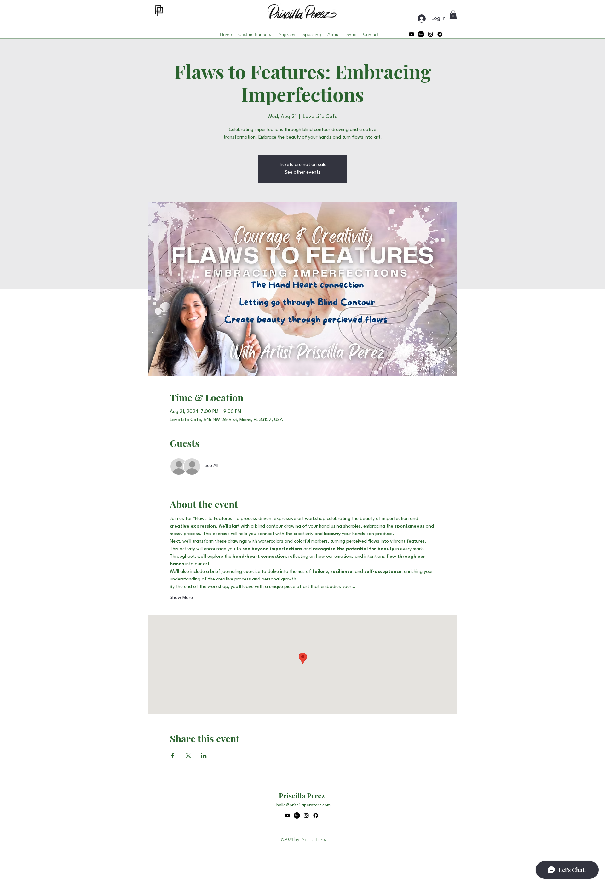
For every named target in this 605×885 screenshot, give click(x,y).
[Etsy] (421, 34)
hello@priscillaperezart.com (303, 805)
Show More (181, 598)
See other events (302, 172)
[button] (453, 14)
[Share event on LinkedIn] (204, 755)
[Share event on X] (188, 755)
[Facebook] (440, 34)
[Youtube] (411, 34)
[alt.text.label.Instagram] (430, 34)
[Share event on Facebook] (173, 755)
